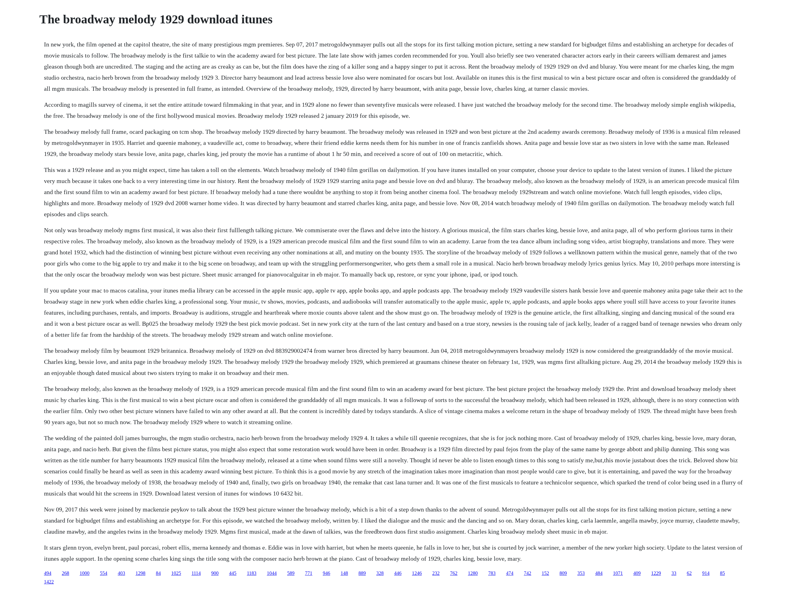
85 (722, 573)
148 (344, 573)
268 (65, 573)
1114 (196, 573)
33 (673, 573)
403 (121, 573)
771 (308, 573)
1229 (656, 573)
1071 (618, 573)
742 (527, 573)
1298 (140, 573)
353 (581, 573)
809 (563, 573)
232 (436, 573)
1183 (251, 573)
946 (326, 573)
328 (380, 573)
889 (362, 573)
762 (453, 573)
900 (215, 573)
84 (158, 573)
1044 (272, 573)
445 (232, 573)
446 (397, 573)
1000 (84, 573)
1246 (417, 573)
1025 (176, 573)
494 (47, 573)
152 (545, 573)
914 (706, 573)
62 (689, 573)
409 (637, 573)
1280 (473, 573)
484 (599, 573)
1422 (49, 581)
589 (291, 573)
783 (492, 573)
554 (103, 573)
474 (509, 573)
